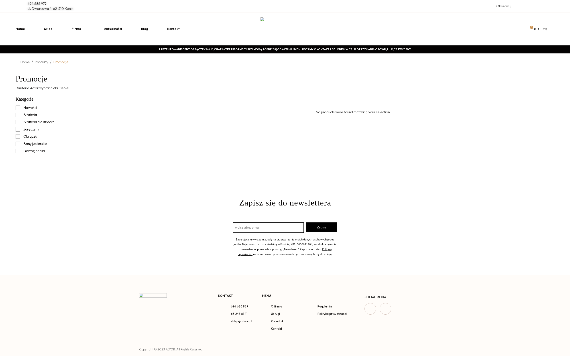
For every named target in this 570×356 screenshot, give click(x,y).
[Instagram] (385, 309)
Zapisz (321, 227)
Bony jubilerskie (35, 143)
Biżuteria (30, 114)
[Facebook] (370, 309)
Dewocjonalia (34, 151)
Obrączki (30, 136)
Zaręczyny (31, 129)
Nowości (30, 107)
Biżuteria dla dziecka (39, 122)
